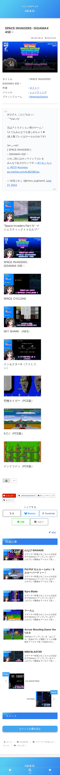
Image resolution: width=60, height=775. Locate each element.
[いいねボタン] (6, 480)
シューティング (38, 92)
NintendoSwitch (39, 96)
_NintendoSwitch (28, 495)
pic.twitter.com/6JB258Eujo (23, 171)
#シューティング (47, 495)
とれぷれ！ (10, 495)
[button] (54, 527)
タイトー (34, 87)
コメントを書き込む (30, 728)
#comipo (23, 167)
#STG (13, 167)
